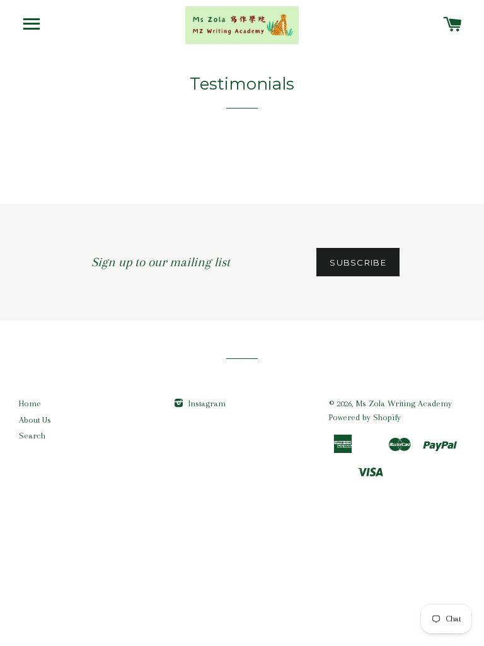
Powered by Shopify (365, 417)
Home (30, 403)
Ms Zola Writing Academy (404, 403)
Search (32, 435)
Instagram (206, 403)
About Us (35, 420)
